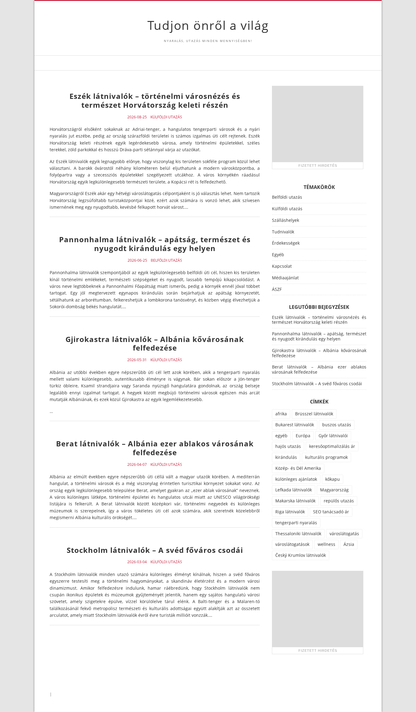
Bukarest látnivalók (294, 425)
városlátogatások (292, 544)
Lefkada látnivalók (293, 490)
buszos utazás (336, 425)
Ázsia (349, 544)
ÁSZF (277, 289)
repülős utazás (339, 501)
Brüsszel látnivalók (314, 414)
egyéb (281, 435)
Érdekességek (286, 243)
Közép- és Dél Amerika (298, 468)
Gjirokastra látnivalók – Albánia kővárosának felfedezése (154, 343)
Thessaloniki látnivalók (298, 533)
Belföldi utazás (166, 260)
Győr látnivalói (333, 435)
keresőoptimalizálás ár (332, 446)
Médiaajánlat (285, 278)
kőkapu (332, 479)
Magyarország (334, 490)
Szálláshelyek (285, 220)
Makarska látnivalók (295, 501)
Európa (303, 435)
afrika (281, 414)
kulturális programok (326, 457)
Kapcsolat (282, 266)
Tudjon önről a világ (208, 25)
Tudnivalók (283, 232)
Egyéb (278, 254)
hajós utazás (288, 446)
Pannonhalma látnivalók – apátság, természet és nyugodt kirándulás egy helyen (155, 243)
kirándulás (286, 457)
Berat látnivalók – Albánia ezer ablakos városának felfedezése (155, 447)
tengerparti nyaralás (296, 522)
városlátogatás (344, 533)
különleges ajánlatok (296, 479)
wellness (326, 544)
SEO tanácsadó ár (331, 512)
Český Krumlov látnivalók (300, 555)
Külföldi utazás (166, 117)
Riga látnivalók (290, 512)
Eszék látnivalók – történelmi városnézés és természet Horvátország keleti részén (154, 100)
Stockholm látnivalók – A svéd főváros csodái (155, 550)
